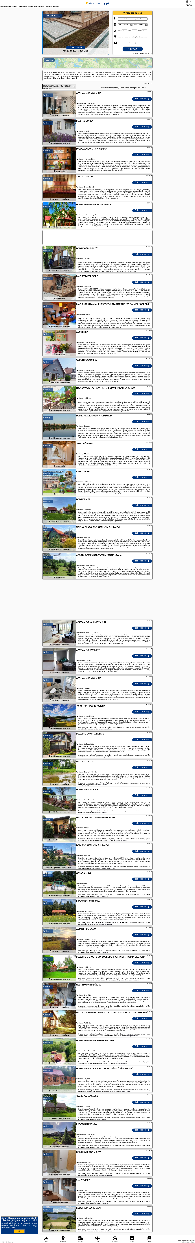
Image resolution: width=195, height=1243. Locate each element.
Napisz (192, 1242)
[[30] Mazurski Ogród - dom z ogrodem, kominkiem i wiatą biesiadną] (59, 968)
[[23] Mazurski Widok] (59, 772)
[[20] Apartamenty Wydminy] (59, 689)
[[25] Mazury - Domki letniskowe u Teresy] (59, 828)
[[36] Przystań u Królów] (59, 1135)
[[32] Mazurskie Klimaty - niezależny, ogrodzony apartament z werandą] (59, 1023)
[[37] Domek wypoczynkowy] (59, 1163)
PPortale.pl (10, 1242)
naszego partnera (106, 729)
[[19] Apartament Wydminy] (59, 661)
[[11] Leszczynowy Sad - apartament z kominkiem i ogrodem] (59, 399)
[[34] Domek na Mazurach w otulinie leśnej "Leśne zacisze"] (59, 1079)
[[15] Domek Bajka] (59, 510)
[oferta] (50, 115)
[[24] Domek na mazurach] (59, 800)
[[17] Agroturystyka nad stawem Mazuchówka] (59, 566)
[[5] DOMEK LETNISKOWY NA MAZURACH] (59, 215)
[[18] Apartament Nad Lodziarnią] (59, 633)
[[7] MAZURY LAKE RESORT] (59, 287)
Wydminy (46, 95)
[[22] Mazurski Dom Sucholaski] (59, 745)
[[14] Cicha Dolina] (59, 482)
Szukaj (132, 49)
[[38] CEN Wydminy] (59, 1191)
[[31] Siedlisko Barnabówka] (59, 996)
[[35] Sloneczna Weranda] (59, 1107)
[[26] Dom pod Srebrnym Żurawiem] (59, 856)
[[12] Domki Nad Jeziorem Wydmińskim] (59, 427)
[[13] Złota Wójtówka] (59, 454)
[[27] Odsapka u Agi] (59, 884)
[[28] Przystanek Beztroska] (59, 912)
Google (34, 1218)
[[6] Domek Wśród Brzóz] (59, 259)
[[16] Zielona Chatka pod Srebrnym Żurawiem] (59, 538)
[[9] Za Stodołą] (59, 343)
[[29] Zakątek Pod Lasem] (59, 940)
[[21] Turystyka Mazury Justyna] (59, 717)
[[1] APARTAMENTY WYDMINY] (59, 104)
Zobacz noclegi (142, 99)
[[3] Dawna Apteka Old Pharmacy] (59, 160)
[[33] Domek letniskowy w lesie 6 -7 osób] (59, 1051)
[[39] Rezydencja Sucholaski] (59, 1219)
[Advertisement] (97, 600)
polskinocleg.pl (97, 3)
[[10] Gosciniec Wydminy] (59, 371)
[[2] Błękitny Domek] (59, 132)
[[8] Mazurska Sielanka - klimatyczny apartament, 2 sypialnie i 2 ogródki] (59, 315)
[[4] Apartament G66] (59, 187)
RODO (13, 1228)
